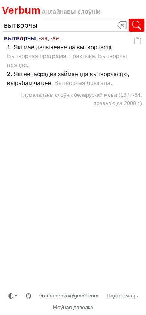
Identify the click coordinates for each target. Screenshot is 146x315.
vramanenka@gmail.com (68, 296)
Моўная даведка (73, 307)
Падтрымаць (122, 296)
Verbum (21, 10)
